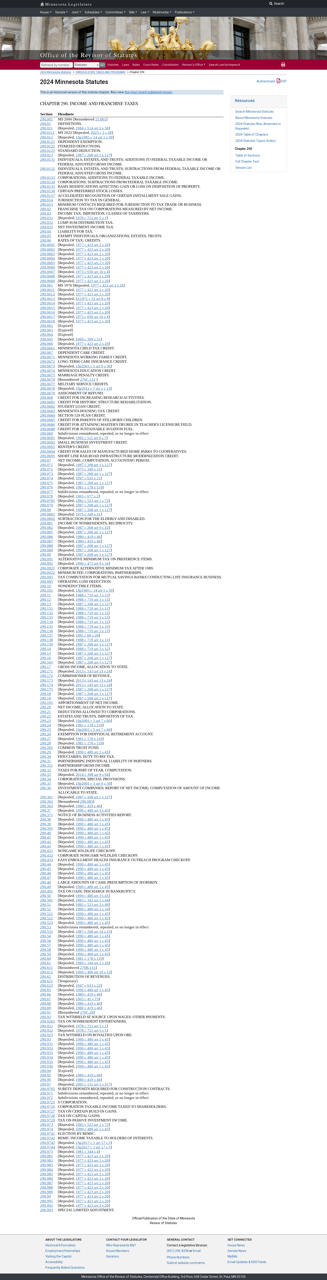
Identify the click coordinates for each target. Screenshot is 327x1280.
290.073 (46, 474)
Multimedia (161, 12)
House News (236, 1245)
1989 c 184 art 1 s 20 (92, 963)
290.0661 (47, 348)
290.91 (45, 1012)
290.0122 (47, 146)
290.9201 (47, 1021)
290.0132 (47, 169)
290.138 (46, 640)
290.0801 (47, 514)
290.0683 (47, 411)
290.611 (46, 968)
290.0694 (47, 451)
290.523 (46, 923)
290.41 (45, 837)
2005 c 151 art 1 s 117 (93, 1084)
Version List (243, 167)
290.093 (46, 577)
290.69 (45, 1008)
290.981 (46, 1156)
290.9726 (47, 1107)
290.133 (46, 617)
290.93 (45, 1039)
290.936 (46, 1066)
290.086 (46, 537)
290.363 (46, 806)
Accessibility (54, 1262)
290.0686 (47, 424)
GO (102, 65)
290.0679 (47, 393)
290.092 (46, 563)
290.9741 (47, 1133)
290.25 (45, 730)
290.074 (46, 478)
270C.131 (87, 379)
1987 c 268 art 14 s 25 (93, 931)
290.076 (46, 487)
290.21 (45, 712)
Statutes (113, 64)
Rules (136, 64)
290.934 (46, 1057)
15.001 (100, 119)
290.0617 (47, 317)
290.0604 (47, 258)
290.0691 (47, 438)
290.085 (46, 532)
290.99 (45, 1196)
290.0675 (47, 375)
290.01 (45, 124)
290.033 (46, 227)
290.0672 (47, 361)
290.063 (46, 330)
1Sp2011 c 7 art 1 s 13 (93, 388)
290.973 (46, 1125)
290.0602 (47, 249)
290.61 (45, 963)
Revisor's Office (192, 64)
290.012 (46, 137)
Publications (183, 12)
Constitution (170, 64)
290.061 (46, 285)
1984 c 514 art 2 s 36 (92, 128)
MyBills (232, 1256)
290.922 (46, 1030)
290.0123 (47, 151)
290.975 (46, 1152)
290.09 (45, 554)
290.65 (45, 990)
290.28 (45, 743)
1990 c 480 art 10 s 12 (93, 972)
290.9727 (47, 1111)
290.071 (46, 465)
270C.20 (86, 1012)
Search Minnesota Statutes (254, 111)
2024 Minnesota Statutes (55, 72)
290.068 (46, 397)
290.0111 (47, 132)
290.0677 (47, 384)
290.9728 (47, 1116)
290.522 (46, 918)
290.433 (46, 860)
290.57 (45, 945)
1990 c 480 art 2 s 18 (92, 909)
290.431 (46, 851)
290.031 (46, 218)
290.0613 (47, 299)
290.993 (46, 1210)
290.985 (46, 1174)
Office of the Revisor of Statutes (88, 55)
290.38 (45, 819)
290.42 (45, 842)
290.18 (45, 694)
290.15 (45, 653)
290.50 (45, 896)
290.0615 (47, 308)
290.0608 (47, 276)
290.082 (46, 528)
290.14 (45, 649)
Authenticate (266, 81)
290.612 (46, 972)
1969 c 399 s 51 (88, 339)
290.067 (46, 353)
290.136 (46, 631)
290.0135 (47, 186)
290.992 (46, 1205)
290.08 (45, 510)
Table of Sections (247, 155)
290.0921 (47, 568)
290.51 (45, 905)
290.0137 (47, 196)
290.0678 (47, 388)
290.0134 (47, 182)
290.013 (46, 155)
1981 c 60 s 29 (87, 635)
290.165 (46, 662)
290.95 (45, 1075)
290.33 (45, 774)
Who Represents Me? (121, 1245)
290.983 (46, 1165)
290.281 (46, 748)
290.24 (45, 725)
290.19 (45, 698)
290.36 (45, 788)
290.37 (45, 810)
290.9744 (47, 1147)
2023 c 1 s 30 (101, 132)
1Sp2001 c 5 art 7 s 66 (93, 721)
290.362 (46, 801)
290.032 (46, 222)
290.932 (46, 1048)
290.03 (45, 213)
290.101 (46, 590)
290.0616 (47, 312)
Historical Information (60, 1245)
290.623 (46, 985)
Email (197, 1251)
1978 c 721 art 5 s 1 (91, 218)
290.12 (45, 599)
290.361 (46, 797)
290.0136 (47, 191)
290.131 (46, 608)
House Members (117, 1251)
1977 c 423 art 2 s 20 (92, 245)
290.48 (45, 882)
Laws (125, 64)
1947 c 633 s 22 (88, 985)
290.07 (45, 460)
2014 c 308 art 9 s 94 (92, 774)
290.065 (46, 339)
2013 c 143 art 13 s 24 (93, 671)
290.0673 (47, 366)
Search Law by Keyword (224, 64)
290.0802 (47, 519)
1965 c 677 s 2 (87, 496)
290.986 (46, 1178)
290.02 (45, 209)
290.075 (46, 483)
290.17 (45, 667)
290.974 (46, 1129)
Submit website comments (186, 1263)
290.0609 (47, 281)
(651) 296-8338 (178, 1251)
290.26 (45, 734)
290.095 (46, 581)
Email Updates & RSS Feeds (247, 1262)
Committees (114, 12)
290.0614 (47, 303)
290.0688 (47, 429)
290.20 (45, 707)
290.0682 (47, 406)
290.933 (46, 1053)
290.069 (46, 433)
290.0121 (47, 142)
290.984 (46, 1170)
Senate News (237, 1251)
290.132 (46, 613)
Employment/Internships (62, 1251)
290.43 (45, 846)
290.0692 (47, 442)
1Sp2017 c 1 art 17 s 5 (93, 1143)
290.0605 (47, 263)
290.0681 (47, 402)
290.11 (45, 595)
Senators (112, 1256)
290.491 (46, 891)
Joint (75, 12)
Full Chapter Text (247, 161)
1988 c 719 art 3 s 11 (92, 595)
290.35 (45, 783)
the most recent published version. (149, 92)
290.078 (46, 496)
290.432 (46, 855)
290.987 (46, 1183)
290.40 (45, 833)
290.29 (45, 752)
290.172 (46, 676)
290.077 (46, 492)
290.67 (45, 999)
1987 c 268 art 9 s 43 (92, 528)
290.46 (45, 873)
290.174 (46, 685)
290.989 (46, 1192)
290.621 (46, 981)
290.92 (45, 1017)
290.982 (46, 1160)
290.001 (46, 119)
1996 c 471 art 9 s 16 (92, 563)
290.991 (46, 1201)
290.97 (45, 1084)
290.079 (46, 505)
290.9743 (47, 1143)
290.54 (45, 936)
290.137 (46, 635)
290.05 (45, 236)
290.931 (46, 1044)
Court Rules (151, 64)
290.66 (45, 994)
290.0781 (47, 501)
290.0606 (47, 267)
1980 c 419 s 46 (88, 537)
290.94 (45, 1071)
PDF (283, 81)
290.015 (46, 204)
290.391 (46, 828)
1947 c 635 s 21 (88, 478)
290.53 (45, 927)
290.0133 (47, 177)
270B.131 (87, 968)
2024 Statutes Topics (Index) (255, 141)
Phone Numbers (178, 1257)
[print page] (283, 64)
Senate (60, 12)
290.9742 (47, 1138)
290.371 (46, 815)
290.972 (46, 1098)
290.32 (45, 770)
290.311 (46, 765)
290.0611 (47, 290)
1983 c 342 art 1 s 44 (92, 900)
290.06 (45, 240)
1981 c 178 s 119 (89, 487)
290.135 (46, 626)
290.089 (46, 550)
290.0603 (47, 254)
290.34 (45, 779)
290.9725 (47, 1102)
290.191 (46, 703)
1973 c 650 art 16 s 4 (92, 272)
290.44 (45, 864)
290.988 (46, 1187)
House (44, 12)
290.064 (46, 334)
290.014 (46, 200)
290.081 (46, 523)
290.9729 (47, 1120)
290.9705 (47, 1089)
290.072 (46, 469)
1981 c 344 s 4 (87, 1152)
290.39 (45, 824)
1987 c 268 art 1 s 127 (93, 155)
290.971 (46, 1093)
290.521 (46, 914)
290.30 (45, 756)
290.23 (45, 721)
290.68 (45, 1003)
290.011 (46, 128)
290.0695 (47, 456)
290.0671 (47, 357)
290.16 (45, 658)
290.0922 (47, 573)
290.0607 (47, 272)
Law (144, 12)
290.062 (46, 326)
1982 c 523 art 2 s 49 (92, 905)
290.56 (45, 941)
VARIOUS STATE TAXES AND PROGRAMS (100, 72)
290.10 (45, 586)
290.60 (45, 958)
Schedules (92, 12)
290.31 (45, 761)
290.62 (45, 976)
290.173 (46, 680)
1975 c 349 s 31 (88, 469)
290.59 (45, 954)
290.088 (46, 546)
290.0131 (47, 159)
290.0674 (47, 371)
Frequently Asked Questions (65, 1267)
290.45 (45, 869)
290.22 (45, 716)
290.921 (46, 1026)
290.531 (46, 931)
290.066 (46, 344)
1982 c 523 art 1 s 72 (92, 501)
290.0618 (47, 321)
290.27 (45, 739)
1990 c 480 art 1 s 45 (92, 752)
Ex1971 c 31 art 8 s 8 (92, 299)
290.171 (46, 671)
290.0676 (47, 379)
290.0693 (47, 447)
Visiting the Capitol (58, 1256)
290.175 (46, 689)
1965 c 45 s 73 (87, 999)
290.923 (46, 1035)
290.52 (45, 909)
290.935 (46, 1062)
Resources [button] (245, 100)
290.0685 (47, 420)
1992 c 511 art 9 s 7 (91, 438)
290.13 (45, 604)
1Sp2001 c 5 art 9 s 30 (93, 366)
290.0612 (47, 294)
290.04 (45, 231)
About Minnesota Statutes (253, 118)
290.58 (45, 950)
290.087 (46, 541)
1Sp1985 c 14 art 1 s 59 (94, 137)
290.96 (45, 1080)
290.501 (46, 900)
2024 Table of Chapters (251, 134)
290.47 (45, 878)
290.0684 (47, 415)
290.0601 (47, 245)
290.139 (46, 644)
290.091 (46, 559)
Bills (132, 12)
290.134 (46, 622)
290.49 (45, 887)
